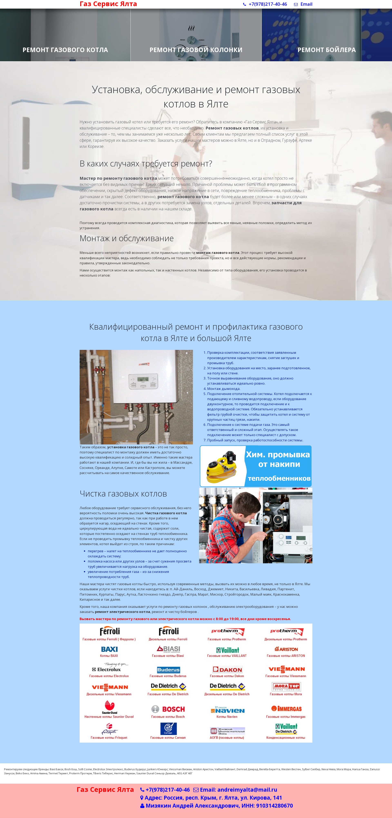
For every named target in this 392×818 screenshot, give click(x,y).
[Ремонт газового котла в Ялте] (65, 30)
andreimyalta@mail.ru (247, 789)
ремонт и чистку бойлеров (175, 611)
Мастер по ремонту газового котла (118, 178)
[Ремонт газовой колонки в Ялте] (196, 30)
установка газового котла (130, 447)
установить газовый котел (118, 122)
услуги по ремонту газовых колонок (177, 606)
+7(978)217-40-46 (267, 4)
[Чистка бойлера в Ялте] (327, 30)
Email (305, 4)
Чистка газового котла (166, 513)
